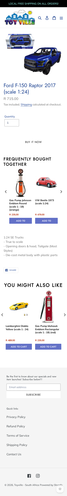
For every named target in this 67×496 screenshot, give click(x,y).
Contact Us (14, 454)
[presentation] (6, 191)
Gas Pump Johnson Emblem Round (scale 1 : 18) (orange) (20, 205)
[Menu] (61, 17)
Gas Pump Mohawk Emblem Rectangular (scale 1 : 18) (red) (47, 329)
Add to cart (20, 221)
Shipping (26, 104)
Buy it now (33, 142)
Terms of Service (18, 435)
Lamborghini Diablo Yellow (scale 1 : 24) (17, 327)
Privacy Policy (16, 417)
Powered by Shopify (51, 485)
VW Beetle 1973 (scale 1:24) (44, 202)
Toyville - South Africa (26, 485)
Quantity (9, 116)
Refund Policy (16, 426)
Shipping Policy (17, 445)
